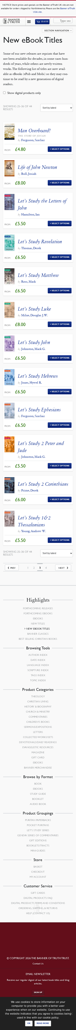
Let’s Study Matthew (38, 275)
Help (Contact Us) (38, 913)
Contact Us (38, 963)
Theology (38, 696)
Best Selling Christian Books (38, 638)
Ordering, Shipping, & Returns (38, 908)
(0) (44, 22)
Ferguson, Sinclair (33, 140)
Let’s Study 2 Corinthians (43, 484)
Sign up (38, 992)
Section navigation (56, 31)
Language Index (38, 665)
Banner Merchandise (38, 767)
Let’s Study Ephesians (39, 410)
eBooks (38, 618)
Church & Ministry (38, 711)
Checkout (38, 871)
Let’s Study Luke (34, 309)
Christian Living (38, 701)
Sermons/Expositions (38, 726)
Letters (38, 732)
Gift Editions (38, 840)
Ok (28, 1023)
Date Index (38, 659)
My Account (38, 876)
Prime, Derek (29, 490)
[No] (71, 1014)
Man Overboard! (34, 131)
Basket (38, 866)
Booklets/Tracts (38, 845)
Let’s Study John (34, 342)
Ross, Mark (28, 281)
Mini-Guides (38, 850)
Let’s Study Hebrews (38, 376)
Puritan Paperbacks (38, 820)
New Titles (38, 623)
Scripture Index (38, 670)
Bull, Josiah (28, 174)
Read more (43, 1023)
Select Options (60, 149)
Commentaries (38, 716)
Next (61, 567)
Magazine (38, 752)
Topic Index (38, 680)
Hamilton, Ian (30, 214)
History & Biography (37, 706)
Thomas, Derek (31, 248)
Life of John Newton (37, 167)
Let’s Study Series (38, 830)
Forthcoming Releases (38, 608)
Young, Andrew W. (33, 531)
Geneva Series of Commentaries (37, 835)
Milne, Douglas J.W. (34, 315)
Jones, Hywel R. (31, 382)
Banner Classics (38, 633)
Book (38, 783)
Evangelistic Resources (37, 747)
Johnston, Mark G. (33, 349)
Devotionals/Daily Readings (38, 742)
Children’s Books (37, 721)
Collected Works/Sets (38, 737)
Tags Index (38, 675)
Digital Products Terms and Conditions (38, 903)
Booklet (38, 798)
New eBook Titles (38, 628)
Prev (12, 567)
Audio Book (38, 804)
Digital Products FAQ (38, 897)
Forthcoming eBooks (38, 613)
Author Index (37, 654)
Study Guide (38, 793)
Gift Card (37, 757)
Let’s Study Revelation (40, 242)
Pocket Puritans (38, 825)
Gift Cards (38, 892)
